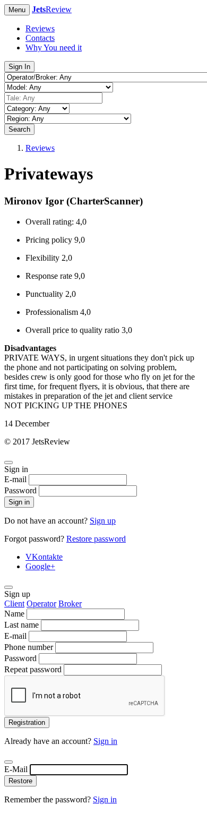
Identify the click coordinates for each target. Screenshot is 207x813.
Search (19, 129)
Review (52, 9)
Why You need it (53, 47)
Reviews (40, 28)
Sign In (19, 67)
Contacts (40, 37)
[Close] (8, 462)
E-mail (15, 479)
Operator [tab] (41, 603)
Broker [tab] (70, 603)
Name (14, 613)
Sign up (103, 520)
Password (20, 490)
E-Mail (16, 769)
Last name (21, 624)
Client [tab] (14, 603)
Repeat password (33, 669)
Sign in (19, 502)
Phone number (28, 647)
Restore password (96, 538)
